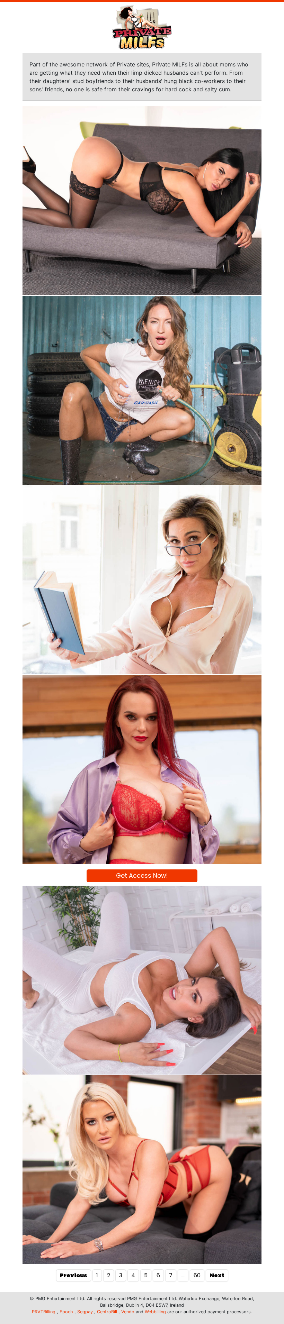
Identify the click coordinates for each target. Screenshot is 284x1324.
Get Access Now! (142, 875)
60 (197, 1275)
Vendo (127, 1311)
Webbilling (155, 1311)
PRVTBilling (43, 1311)
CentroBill (107, 1311)
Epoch (66, 1311)
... (183, 1275)
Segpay (85, 1311)
